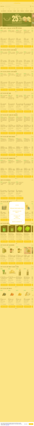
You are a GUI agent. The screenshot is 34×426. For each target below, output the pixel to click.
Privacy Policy (7, 424)
